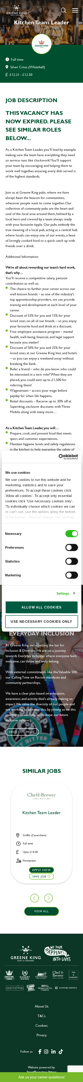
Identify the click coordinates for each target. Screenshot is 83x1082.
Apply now (41, 870)
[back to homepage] (16, 10)
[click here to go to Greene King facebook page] (40, 1051)
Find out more (22, 732)
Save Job (39, 876)
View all (41, 911)
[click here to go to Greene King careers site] (41, 968)
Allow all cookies (41, 607)
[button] (63, 10)
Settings (62, 593)
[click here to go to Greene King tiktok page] (61, 1051)
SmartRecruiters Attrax (41, 1072)
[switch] (71, 547)
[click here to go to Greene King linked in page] (54, 1051)
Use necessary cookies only (41, 621)
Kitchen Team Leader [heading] (41, 813)
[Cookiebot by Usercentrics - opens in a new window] (59, 457)
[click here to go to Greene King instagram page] (46, 1051)
